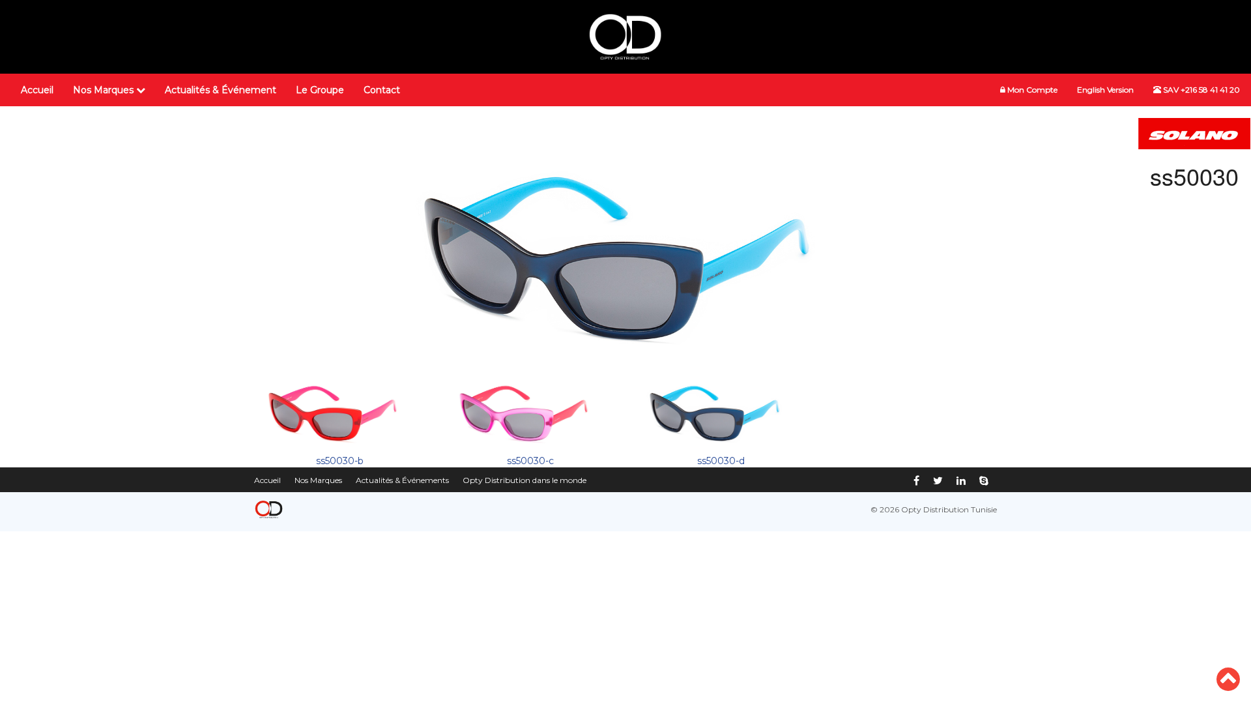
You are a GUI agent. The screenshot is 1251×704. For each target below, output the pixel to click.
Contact (382, 90)
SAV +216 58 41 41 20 (1200, 90)
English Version (1105, 90)
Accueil (37, 90)
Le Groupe (320, 90)
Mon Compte (1031, 90)
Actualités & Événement (220, 90)
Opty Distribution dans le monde (524, 480)
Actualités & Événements (402, 480)
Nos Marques (104, 90)
